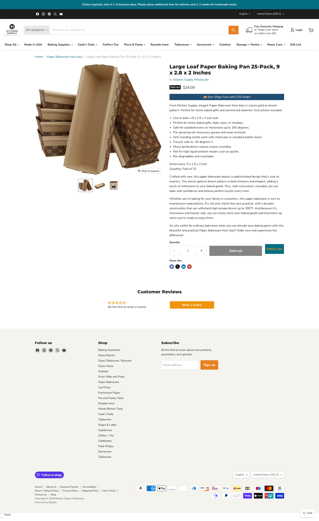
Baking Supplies (59, 45)
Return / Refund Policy (47, 490)
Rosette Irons (159, 45)
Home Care (275, 45)
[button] (85, 185)
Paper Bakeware (108, 382)
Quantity (174, 242)
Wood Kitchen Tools (110, 409)
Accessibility (89, 487)
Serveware (204, 45)
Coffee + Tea (106, 435)
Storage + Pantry (248, 45)
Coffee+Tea (111, 45)
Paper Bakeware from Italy (64, 56)
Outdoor (225, 45)
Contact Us (41, 494)
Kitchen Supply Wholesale (191, 80)
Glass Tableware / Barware (115, 360)
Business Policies (69, 487)
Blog (53, 494)
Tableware (182, 45)
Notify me (274, 249)
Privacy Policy (70, 490)
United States (269, 13)
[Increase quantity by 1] (201, 251)
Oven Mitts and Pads (111, 376)
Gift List (295, 45)
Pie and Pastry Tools (111, 398)
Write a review (192, 305)
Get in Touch (109, 490)
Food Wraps (105, 446)
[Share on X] (177, 266)
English (243, 13)
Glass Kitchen (106, 355)
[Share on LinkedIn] (183, 266)
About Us (51, 487)
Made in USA (33, 45)
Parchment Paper (109, 393)
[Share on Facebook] (171, 266)
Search (38, 487)
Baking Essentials (109, 350)
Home (39, 56)
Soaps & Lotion (107, 425)
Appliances (105, 430)
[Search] (234, 30)
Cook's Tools (87, 45)
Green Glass (105, 366)
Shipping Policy (90, 490)
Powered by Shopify (46, 502)
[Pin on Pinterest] (189, 266)
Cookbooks (105, 441)
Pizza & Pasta (133, 45)
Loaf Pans (104, 387)
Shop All (11, 45)
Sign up (209, 365)
